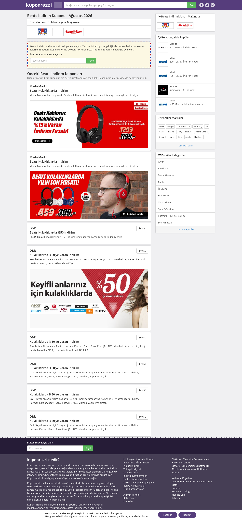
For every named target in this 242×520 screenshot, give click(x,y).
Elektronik (163, 195)
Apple (188, 137)
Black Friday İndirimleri (136, 462)
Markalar (128, 501)
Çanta (161, 182)
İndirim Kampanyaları (135, 475)
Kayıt (91, 60)
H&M (179, 137)
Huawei (188, 131)
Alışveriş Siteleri (132, 494)
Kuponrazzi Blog (181, 491)
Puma (171, 137)
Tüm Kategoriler (185, 229)
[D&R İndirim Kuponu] (43, 32)
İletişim (176, 498)
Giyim (161, 161)
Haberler (176, 488)
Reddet (187, 514)
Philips (171, 131)
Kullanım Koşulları (182, 478)
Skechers (198, 137)
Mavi (161, 126)
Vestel (162, 131)
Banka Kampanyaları (134, 485)
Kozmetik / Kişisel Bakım (171, 215)
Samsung (198, 126)
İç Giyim (162, 188)
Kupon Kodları (131, 472)
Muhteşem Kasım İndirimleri (139, 459)
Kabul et (167, 514)
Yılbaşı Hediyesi (132, 469)
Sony (179, 131)
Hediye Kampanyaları (135, 479)
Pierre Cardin (201, 131)
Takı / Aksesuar (166, 175)
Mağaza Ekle (178, 494)
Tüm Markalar (185, 145)
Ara (192, 5)
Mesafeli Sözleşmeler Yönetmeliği (190, 465)
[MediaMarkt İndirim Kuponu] (73, 32)
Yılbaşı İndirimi (131, 465)
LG (206, 126)
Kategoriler (129, 498)
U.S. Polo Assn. (183, 126)
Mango (170, 126)
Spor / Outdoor (166, 209)
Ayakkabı (163, 168)
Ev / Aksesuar (165, 222)
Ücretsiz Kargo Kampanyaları (139, 482)
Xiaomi (162, 137)
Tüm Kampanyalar (133, 488)
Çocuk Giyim (165, 202)
